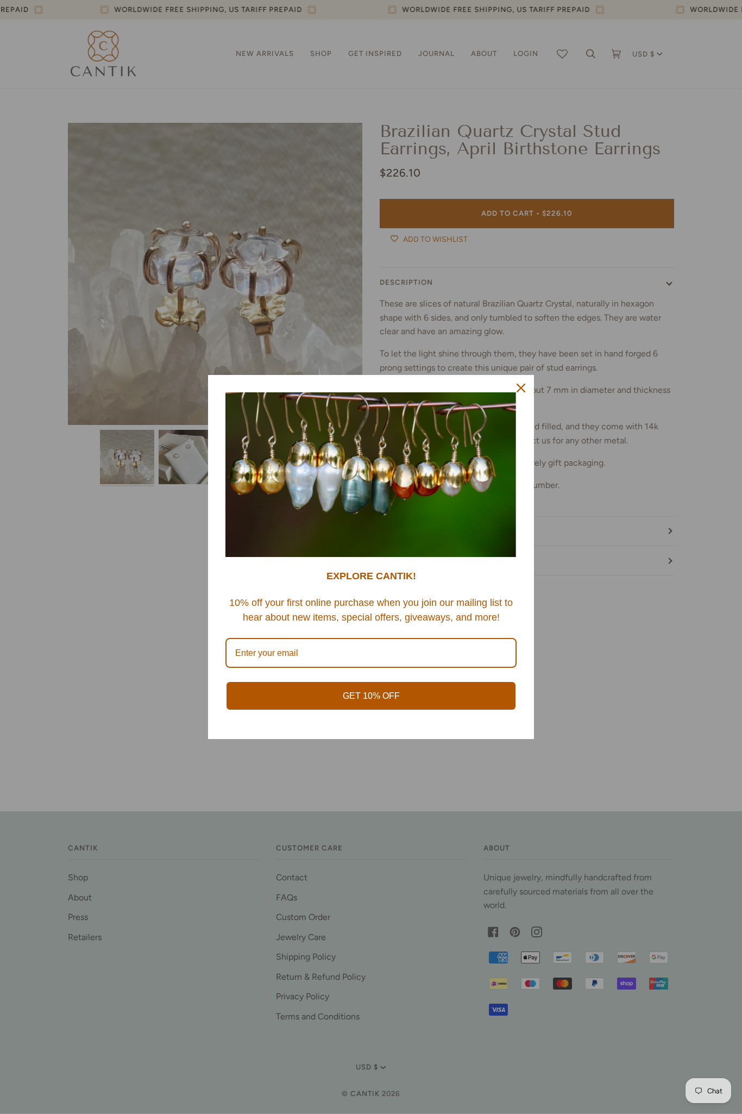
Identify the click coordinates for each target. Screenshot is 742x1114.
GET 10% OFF (371, 695)
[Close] (521, 388)
